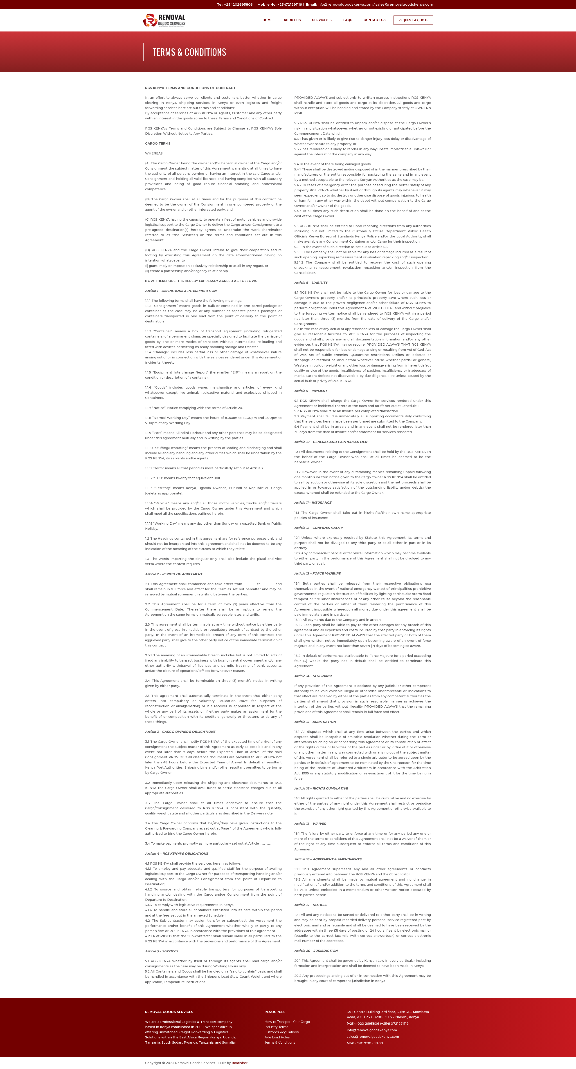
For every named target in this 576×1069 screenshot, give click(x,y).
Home (267, 20)
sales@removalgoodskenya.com (404, 4)
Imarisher (240, 1063)
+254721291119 (289, 4)
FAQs (347, 20)
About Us (292, 20)
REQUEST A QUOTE (413, 20)
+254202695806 (238, 4)
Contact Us (375, 20)
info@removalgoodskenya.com (345, 4)
